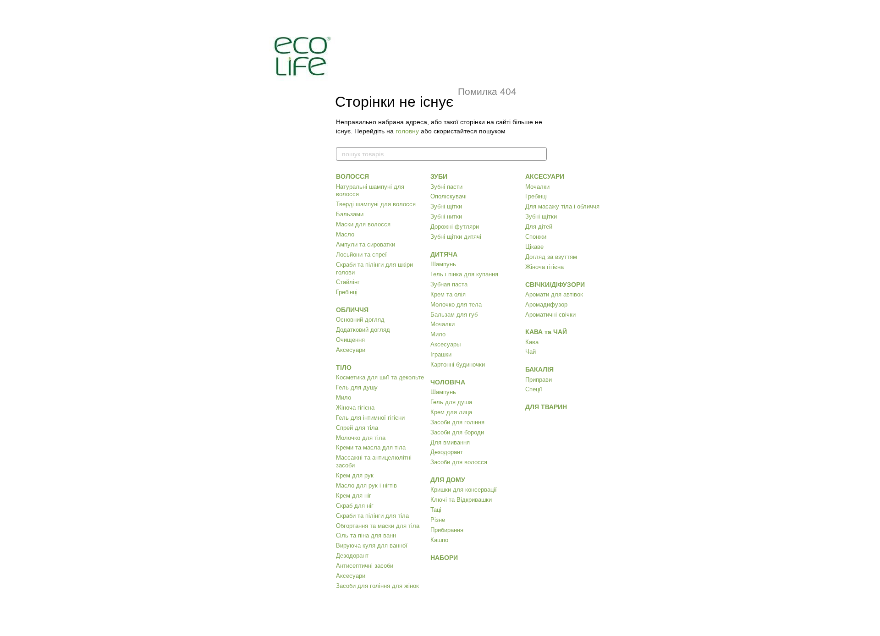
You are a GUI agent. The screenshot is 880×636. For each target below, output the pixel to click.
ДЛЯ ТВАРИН (546, 407)
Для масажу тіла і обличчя (562, 206)
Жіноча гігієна (355, 407)
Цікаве (534, 246)
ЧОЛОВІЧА (447, 382)
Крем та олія (448, 294)
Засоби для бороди (457, 432)
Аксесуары (445, 344)
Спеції (533, 389)
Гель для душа (451, 402)
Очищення (350, 339)
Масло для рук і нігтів (366, 485)
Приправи (538, 379)
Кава (532, 342)
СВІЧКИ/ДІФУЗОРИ (555, 284)
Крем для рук (355, 475)
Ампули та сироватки (365, 244)
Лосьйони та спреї (361, 254)
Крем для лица (451, 412)
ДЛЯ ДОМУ (447, 479)
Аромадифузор (546, 304)
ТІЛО (344, 367)
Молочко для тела (456, 304)
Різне (437, 519)
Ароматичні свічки (550, 314)
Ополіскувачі (448, 196)
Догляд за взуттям (551, 256)
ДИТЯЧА (443, 254)
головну (407, 131)
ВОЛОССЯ (352, 176)
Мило (343, 397)
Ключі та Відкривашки (461, 499)
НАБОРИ (444, 557)
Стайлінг (348, 282)
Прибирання (446, 529)
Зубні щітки (446, 206)
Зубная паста (449, 284)
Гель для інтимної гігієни (370, 417)
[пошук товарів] (539, 154)
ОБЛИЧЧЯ (352, 309)
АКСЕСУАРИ (544, 176)
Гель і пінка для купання (464, 274)
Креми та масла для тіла (371, 447)
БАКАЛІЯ (539, 369)
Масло (345, 234)
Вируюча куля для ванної (371, 545)
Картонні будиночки (457, 364)
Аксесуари (350, 349)
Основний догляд (360, 319)
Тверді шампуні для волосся (376, 204)
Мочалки (442, 324)
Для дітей (538, 226)
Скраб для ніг (355, 505)
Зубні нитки (446, 216)
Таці (435, 509)
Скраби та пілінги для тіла (372, 515)
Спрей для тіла (357, 427)
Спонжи (535, 236)
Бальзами (349, 214)
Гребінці (347, 292)
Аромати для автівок (554, 294)
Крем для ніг (353, 495)
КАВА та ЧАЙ (546, 331)
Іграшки (440, 354)
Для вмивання (450, 442)
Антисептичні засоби (364, 565)
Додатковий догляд (363, 329)
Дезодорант (352, 555)
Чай (530, 351)
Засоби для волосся (458, 462)
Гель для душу (357, 387)
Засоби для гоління (457, 422)
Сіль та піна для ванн (366, 535)
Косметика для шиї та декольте (380, 377)
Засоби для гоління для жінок (377, 585)
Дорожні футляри (454, 226)
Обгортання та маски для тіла (377, 525)
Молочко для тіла (360, 437)
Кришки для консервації (463, 489)
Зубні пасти (446, 186)
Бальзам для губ (454, 314)
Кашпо (439, 540)
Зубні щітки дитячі (455, 236)
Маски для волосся (363, 224)
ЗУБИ (438, 176)
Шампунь (443, 264)
